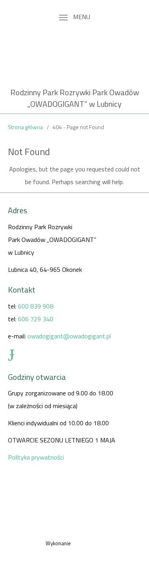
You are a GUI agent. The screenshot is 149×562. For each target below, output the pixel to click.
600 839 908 (35, 306)
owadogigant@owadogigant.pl (69, 336)
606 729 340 (35, 319)
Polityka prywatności (36, 457)
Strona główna (25, 127)
